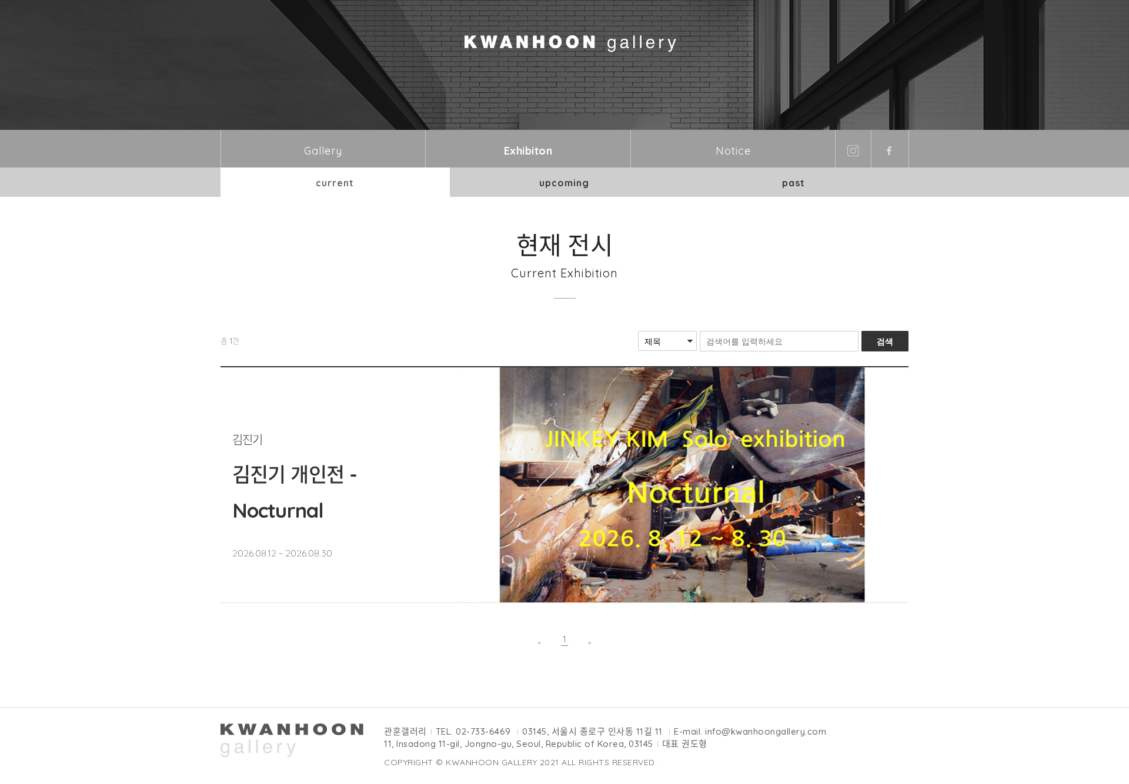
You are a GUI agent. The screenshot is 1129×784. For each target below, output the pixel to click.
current (335, 183)
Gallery (323, 151)
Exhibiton (528, 151)
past (793, 183)
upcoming (564, 183)
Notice (733, 151)
